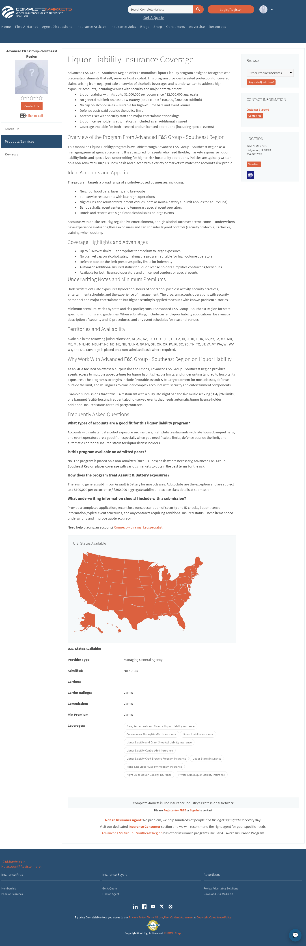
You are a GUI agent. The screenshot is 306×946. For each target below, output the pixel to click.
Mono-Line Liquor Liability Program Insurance (154, 767)
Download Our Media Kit (218, 894)
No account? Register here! (21, 866)
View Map (253, 164)
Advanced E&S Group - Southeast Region (132, 833)
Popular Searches (12, 894)
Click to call (34, 115)
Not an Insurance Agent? (123, 820)
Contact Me (254, 115)
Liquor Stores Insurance (206, 758)
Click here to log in (14, 861)
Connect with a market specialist (138, 527)
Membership (8, 888)
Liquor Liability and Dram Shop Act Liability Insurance (159, 742)
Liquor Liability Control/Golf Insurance (150, 750)
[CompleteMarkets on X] (161, 906)
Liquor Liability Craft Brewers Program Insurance (156, 758)
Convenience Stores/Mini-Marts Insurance (151, 734)
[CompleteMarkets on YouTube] (153, 906)
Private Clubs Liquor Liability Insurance (201, 775)
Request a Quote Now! (261, 82)
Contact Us (31, 106)
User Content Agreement (179, 917)
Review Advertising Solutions (221, 888)
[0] (23, 98)
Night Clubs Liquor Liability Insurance (149, 775)
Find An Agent (110, 894)
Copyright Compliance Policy (214, 917)
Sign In (194, 810)
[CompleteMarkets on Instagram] (170, 906)
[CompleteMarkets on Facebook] (144, 906)
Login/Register (231, 9)
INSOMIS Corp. (172, 933)
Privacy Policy (137, 917)
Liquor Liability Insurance (198, 734)
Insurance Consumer (144, 826)
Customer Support (258, 109)
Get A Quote (153, 17)
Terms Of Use (155, 917)
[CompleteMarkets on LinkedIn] (135, 906)
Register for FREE (175, 810)
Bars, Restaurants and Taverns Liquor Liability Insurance (160, 726)
